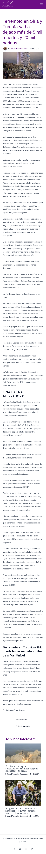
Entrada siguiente (23, 726)
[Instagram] (26, 849)
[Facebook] (14, 849)
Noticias (8, 774)
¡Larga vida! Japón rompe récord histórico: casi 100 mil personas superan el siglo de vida (21, 810)
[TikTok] (32, 849)
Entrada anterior (23, 719)
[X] (20, 849)
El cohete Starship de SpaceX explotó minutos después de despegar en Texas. (21, 768)
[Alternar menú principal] (41, 4)
